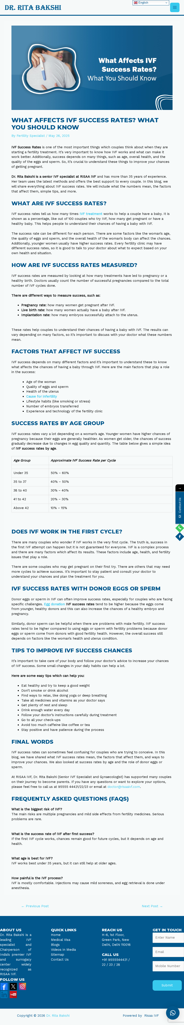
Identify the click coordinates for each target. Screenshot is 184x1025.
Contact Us (60, 959)
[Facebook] (4, 986)
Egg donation (54, 604)
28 (117, 965)
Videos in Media (63, 950)
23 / (112, 965)
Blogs (55, 945)
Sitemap (57, 955)
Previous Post (35, 906)
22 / (105, 965)
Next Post (152, 906)
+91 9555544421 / (116, 960)
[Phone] (179, 528)
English (143, 2)
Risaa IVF (151, 1016)
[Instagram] (22, 986)
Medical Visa (60, 940)
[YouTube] (13, 994)
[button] (173, 1013)
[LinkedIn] (4, 994)
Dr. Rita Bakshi (58, 1016)
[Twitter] (13, 986)
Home (56, 935)
